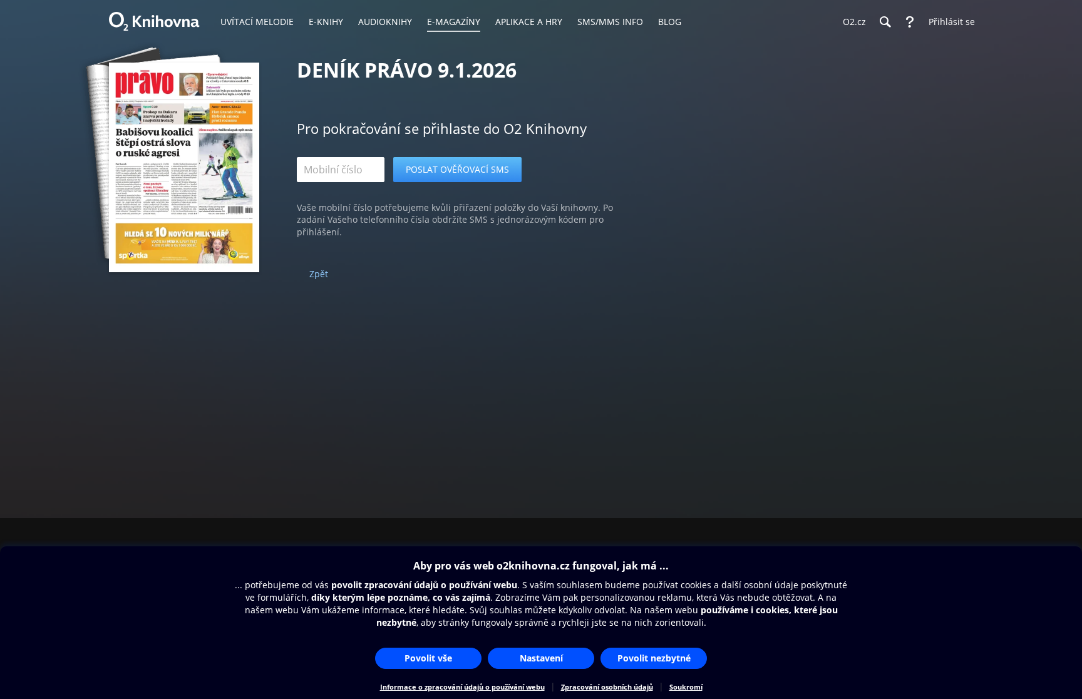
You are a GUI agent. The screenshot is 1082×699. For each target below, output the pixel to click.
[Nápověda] (909, 22)
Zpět (318, 274)
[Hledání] (884, 22)
